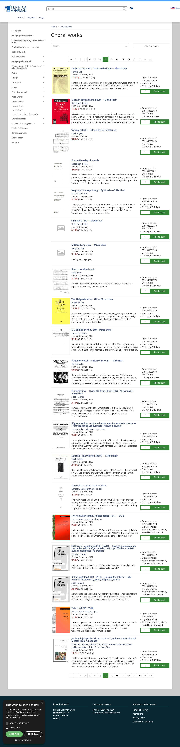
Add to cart (159, 91)
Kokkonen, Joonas (79, 644)
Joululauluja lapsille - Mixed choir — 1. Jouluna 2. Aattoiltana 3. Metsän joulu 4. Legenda (104, 640)
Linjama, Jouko (96, 644)
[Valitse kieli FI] (177, 8)
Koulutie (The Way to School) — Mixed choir (94, 455)
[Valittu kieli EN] (172, 8)
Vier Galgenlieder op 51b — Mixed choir (92, 299)
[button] (124, 9)
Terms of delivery (140, 709)
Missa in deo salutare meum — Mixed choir (94, 99)
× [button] (42, 703)
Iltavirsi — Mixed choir (83, 269)
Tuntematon (77, 519)
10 (100, 59)
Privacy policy (138, 717)
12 (111, 59)
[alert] (24, 722)
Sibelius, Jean (77, 133)
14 (123, 59)
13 (117, 59)
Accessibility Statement (142, 721)
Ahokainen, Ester (86, 647)
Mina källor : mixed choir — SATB (88, 485)
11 (105, 59)
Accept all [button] (14, 734)
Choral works (66, 26)
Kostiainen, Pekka (79, 103)
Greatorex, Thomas (93, 519)
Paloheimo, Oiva (102, 647)
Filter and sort (150, 46)
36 (140, 59)
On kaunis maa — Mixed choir (87, 220)
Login (41, 17)
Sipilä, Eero (76, 272)
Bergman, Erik (77, 248)
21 (134, 59)
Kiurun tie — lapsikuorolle (85, 160)
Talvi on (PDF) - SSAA (82, 608)
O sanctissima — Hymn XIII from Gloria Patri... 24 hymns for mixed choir (102, 392)
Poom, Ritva (99, 429)
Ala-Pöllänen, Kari (79, 193)
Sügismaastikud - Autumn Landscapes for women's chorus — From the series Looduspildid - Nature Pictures (103, 424)
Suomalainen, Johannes (114, 644)
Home (20, 17)
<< (71, 59)
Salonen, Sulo (77, 583)
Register (31, 17)
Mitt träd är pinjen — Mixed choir (88, 244)
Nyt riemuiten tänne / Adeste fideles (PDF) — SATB (98, 515)
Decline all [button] (33, 734)
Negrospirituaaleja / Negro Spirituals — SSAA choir (98, 190)
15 (128, 59)
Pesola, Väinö (77, 611)
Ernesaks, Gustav (79, 333)
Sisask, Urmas (77, 397)
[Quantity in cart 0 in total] (131, 8)
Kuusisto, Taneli (78, 554)
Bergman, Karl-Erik (93, 488)
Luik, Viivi (89, 429)
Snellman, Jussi (91, 611)
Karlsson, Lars (77, 488)
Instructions (137, 713)
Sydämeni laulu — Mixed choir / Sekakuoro (93, 130)
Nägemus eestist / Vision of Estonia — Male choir (97, 360)
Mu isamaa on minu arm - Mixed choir (91, 329)
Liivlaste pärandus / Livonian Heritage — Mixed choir (99, 68)
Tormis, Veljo (77, 71)
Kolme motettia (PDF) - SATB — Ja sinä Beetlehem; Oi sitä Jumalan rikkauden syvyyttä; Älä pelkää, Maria (101, 578)
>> (150, 59)
